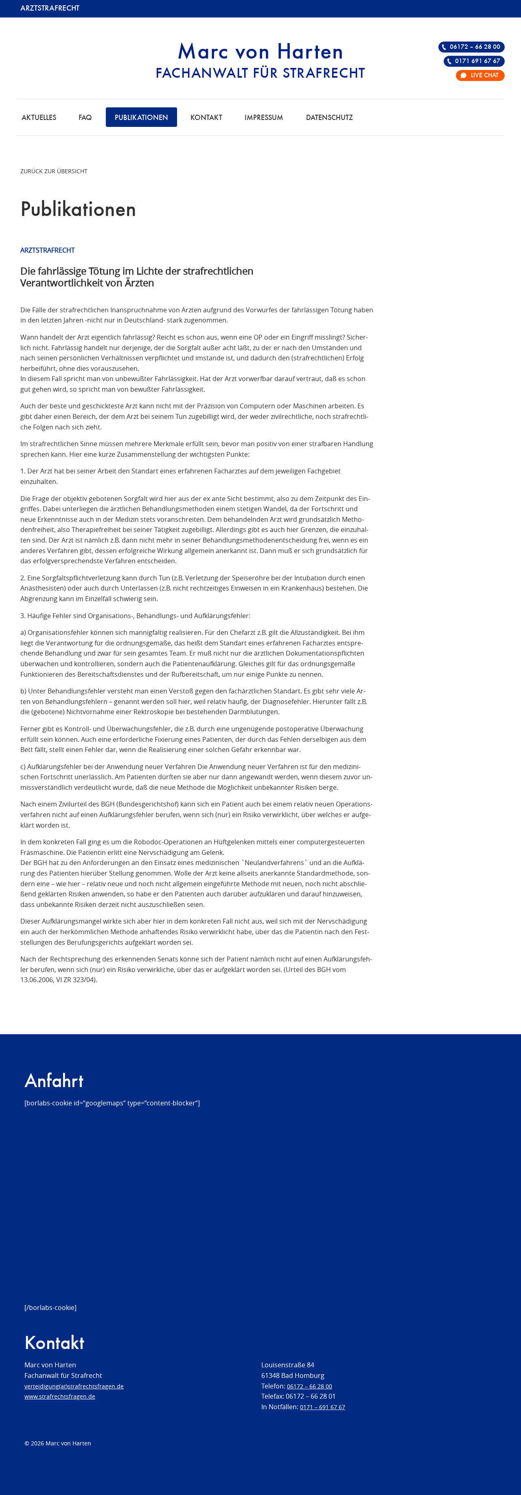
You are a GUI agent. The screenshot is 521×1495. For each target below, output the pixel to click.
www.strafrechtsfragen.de (59, 1396)
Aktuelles (39, 118)
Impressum (264, 118)
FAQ (85, 118)
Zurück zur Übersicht (54, 171)
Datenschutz (329, 118)
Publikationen (141, 118)
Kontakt (206, 118)
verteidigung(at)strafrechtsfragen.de (74, 1386)
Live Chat (485, 75)
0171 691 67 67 (477, 61)
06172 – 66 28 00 (475, 47)
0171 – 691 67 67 (322, 1407)
